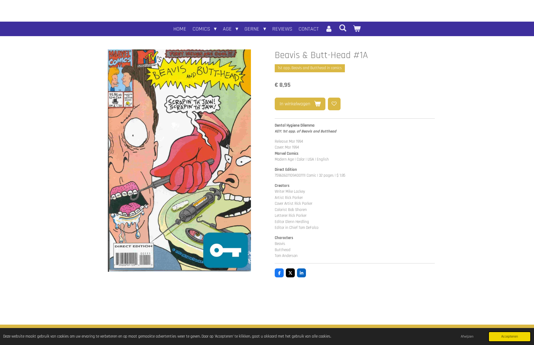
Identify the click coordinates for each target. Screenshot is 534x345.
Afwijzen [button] (467, 336)
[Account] (329, 29)
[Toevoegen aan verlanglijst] (334, 104)
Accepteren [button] (509, 336)
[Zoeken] (343, 28)
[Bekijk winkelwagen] (357, 29)
